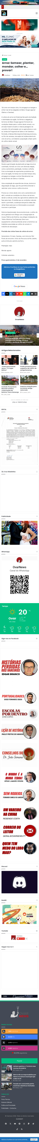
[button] (19, 1139)
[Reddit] (21, 294)
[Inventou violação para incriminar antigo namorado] (28, 380)
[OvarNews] (4, 13)
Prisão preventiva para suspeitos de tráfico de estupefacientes (28, 368)
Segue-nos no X (7, 947)
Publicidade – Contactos (8, 1108)
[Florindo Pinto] (19, 848)
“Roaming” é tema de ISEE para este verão (17, 7)
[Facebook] (3, 294)
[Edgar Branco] (19, 669)
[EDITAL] (19, 439)
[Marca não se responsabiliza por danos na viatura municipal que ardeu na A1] (6, 1077)
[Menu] (37, 14)
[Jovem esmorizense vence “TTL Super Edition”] (10, 360)
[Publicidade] (19, 544)
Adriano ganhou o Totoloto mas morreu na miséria (24, 1067)
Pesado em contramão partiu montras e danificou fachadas (24, 1085)
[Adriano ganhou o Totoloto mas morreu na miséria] (6, 1068)
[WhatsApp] (24, 294)
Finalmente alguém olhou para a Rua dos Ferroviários (19, 340)
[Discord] (19, 882)
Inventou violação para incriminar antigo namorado (28, 388)
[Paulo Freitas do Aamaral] (19, 732)
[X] (7, 294)
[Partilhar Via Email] (32, 294)
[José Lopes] (19, 715)
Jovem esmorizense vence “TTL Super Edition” (8, 368)
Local (9, 55)
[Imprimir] (35, 294)
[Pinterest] (17, 294)
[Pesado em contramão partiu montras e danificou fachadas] (6, 1086)
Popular (19, 1061)
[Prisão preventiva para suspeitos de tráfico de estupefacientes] (28, 360)
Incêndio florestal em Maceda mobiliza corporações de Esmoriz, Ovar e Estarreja (10, 389)
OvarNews (7, 75)
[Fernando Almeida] (19, 795)
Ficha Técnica (5, 1099)
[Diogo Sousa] (19, 698)
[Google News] (19, 286)
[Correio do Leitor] (19, 831)
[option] (19, 335)
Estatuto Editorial (6, 1102)
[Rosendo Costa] (19, 813)
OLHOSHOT (19, 1119)
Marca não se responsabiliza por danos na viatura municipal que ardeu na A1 (24, 1077)
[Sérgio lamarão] (19, 777)
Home (5, 55)
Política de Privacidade (8, 1105)
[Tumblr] (14, 294)
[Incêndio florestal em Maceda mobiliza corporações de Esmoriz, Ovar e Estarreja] (10, 380)
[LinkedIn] (10, 294)
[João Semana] (19, 755)
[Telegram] (28, 294)
